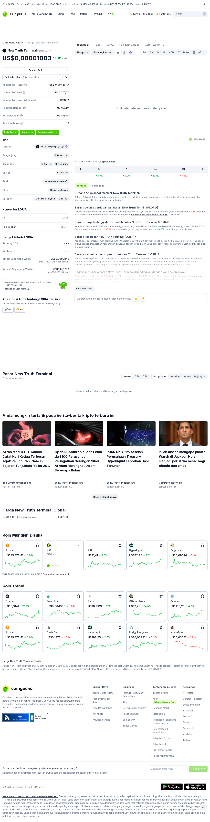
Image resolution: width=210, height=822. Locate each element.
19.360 (11, 4)
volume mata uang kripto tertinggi (149, 214)
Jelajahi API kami (107, 161)
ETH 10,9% (127, 4)
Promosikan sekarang (54, 574)
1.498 (26, 4)
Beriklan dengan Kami (15, 289)
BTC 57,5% (115, 4)
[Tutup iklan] (78, 545)
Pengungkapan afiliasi (13, 378)
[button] (58, 155)
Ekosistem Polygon (85, 282)
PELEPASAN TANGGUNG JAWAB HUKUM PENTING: (30, 796)
